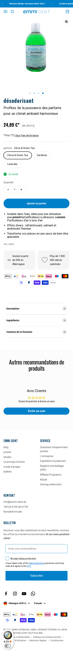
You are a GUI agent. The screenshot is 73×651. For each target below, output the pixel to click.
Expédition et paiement (53, 461)
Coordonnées (56, 640)
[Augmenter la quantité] (21, 189)
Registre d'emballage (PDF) (52, 467)
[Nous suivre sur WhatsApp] (33, 593)
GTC (29, 566)
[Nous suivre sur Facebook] (6, 593)
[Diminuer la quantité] (8, 189)
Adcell (43, 479)
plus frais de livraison (27, 135)
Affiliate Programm (50, 474)
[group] (36, 308)
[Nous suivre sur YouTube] (24, 593)
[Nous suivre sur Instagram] (15, 593)
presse (7, 452)
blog (6, 447)
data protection (36, 563)
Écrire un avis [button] (36, 411)
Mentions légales (38, 640)
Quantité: (9, 182)
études (7, 457)
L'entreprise (46, 456)
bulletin (8, 471)
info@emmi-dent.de (15, 501)
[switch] (8, 646)
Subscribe (36, 575)
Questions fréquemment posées (54, 449)
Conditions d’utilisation (15, 640)
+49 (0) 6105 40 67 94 (16, 506)
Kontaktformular (13, 511)
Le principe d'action (14, 461)
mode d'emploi (12, 466)
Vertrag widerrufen (50, 484)
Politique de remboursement (47, 637)
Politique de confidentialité (17, 637)
